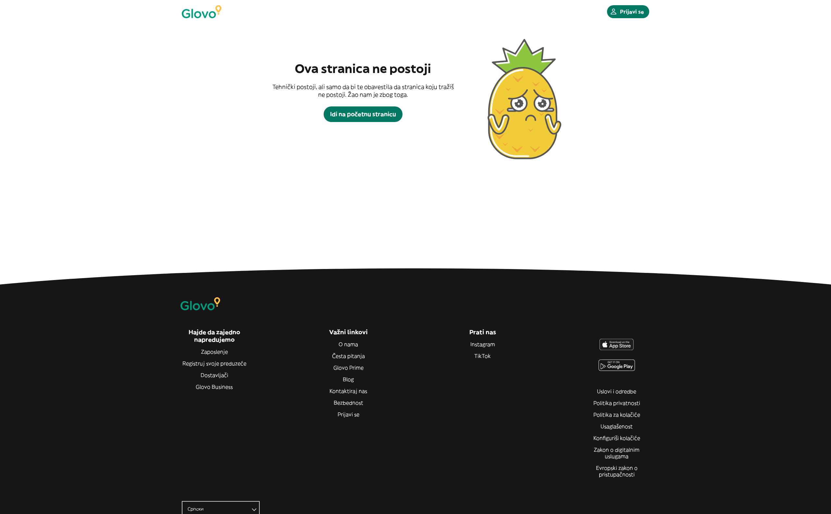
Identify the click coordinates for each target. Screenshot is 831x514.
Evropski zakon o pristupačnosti (617, 471)
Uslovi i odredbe (616, 391)
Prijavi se (348, 414)
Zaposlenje (214, 352)
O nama (348, 344)
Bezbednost (348, 402)
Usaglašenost (617, 426)
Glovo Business (214, 387)
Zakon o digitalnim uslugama (616, 453)
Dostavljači (214, 375)
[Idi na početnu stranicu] (201, 11)
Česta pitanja (348, 356)
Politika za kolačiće (616, 414)
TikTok (482, 356)
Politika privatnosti (616, 403)
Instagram (482, 344)
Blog (348, 379)
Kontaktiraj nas (348, 391)
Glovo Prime (348, 367)
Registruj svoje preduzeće (214, 363)
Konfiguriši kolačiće (616, 438)
